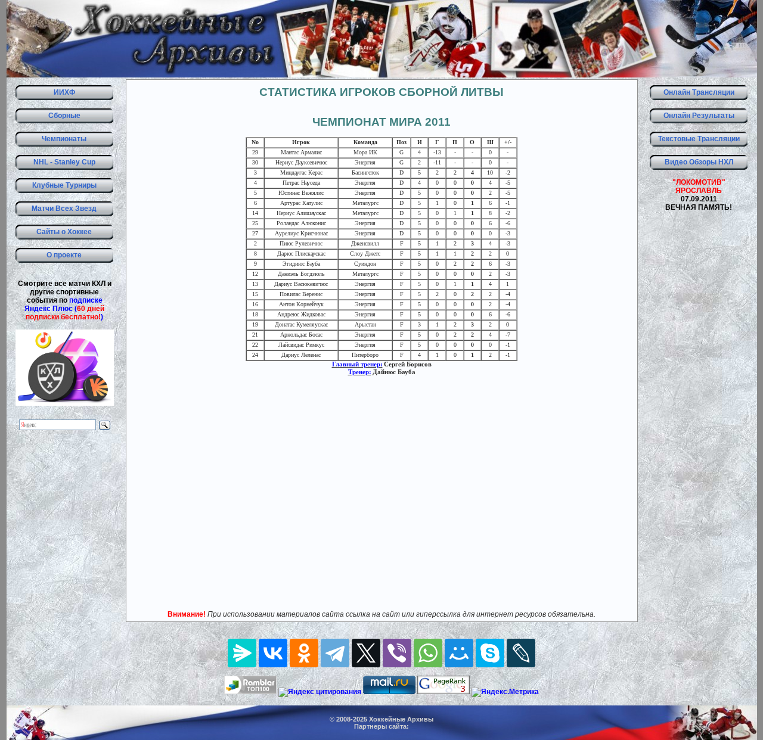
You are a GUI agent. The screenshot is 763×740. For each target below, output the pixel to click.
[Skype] (490, 653)
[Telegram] (335, 653)
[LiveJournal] (521, 653)
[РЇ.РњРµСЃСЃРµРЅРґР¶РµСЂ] (242, 653)
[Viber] (397, 653)
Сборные (64, 115)
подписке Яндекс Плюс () (64, 308)
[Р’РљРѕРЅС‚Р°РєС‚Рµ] (273, 653)
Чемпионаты (64, 139)
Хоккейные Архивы (401, 719)
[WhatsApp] (428, 653)
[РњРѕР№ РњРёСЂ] (459, 653)
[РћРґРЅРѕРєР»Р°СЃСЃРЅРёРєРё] (304, 653)
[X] (366, 653)
